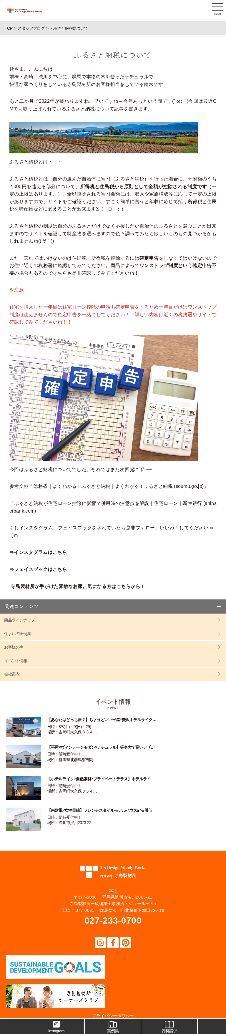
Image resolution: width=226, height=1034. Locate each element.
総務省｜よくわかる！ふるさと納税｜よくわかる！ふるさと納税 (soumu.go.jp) (119, 486)
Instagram (56, 1030)
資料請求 (169, 1030)
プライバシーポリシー (113, 1015)
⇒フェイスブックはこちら (38, 569)
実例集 (113, 1030)
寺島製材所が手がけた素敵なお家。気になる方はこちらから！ (78, 586)
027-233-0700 (113, 920)
